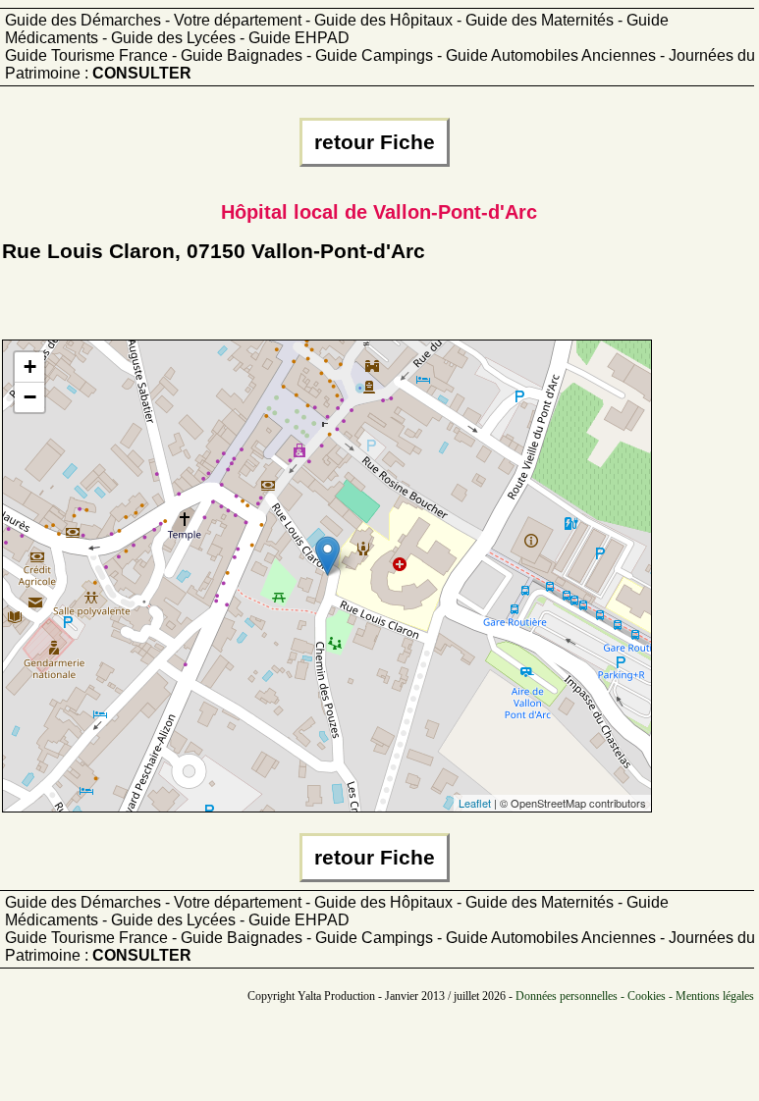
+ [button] (30, 366)
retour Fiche (374, 142)
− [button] (30, 397)
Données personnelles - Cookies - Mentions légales (634, 996)
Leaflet (475, 803)
